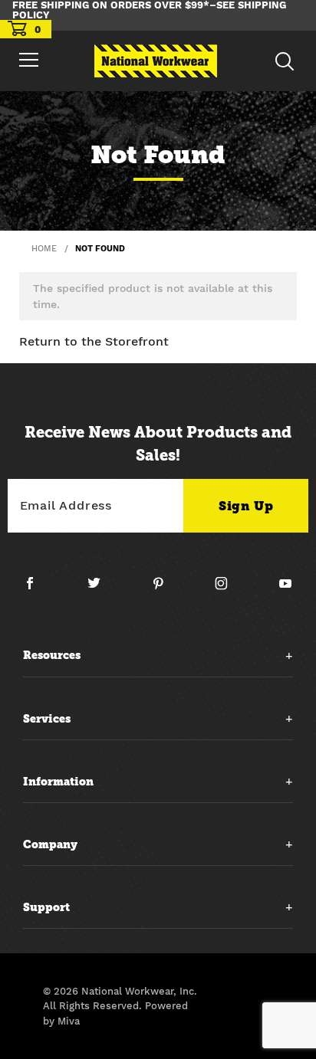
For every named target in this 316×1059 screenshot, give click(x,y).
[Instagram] (227, 589)
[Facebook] (36, 589)
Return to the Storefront (94, 341)
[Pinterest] (164, 589)
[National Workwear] (155, 60)
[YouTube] (285, 589)
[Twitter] (100, 589)
